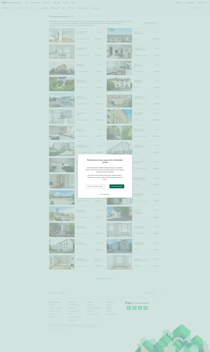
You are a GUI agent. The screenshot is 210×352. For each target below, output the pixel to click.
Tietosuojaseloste (104, 194)
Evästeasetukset (114, 177)
